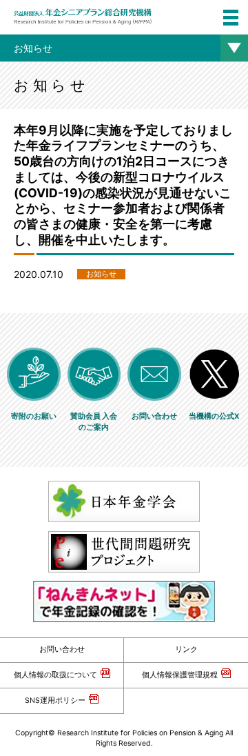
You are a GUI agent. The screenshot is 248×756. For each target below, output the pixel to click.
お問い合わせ (62, 649)
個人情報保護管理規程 (180, 674)
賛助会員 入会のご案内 (93, 422)
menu (231, 17)
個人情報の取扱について (55, 674)
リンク (186, 649)
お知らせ (33, 48)
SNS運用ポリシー (55, 700)
